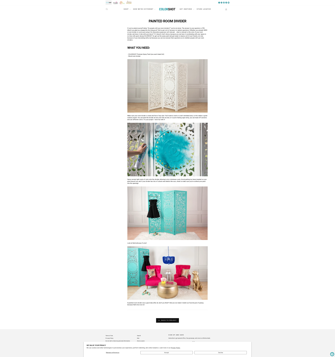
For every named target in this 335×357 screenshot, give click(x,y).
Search (139, 335)
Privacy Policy (109, 338)
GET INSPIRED (186, 9)
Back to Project (169, 320)
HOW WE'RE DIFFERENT (143, 9)
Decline (220, 352)
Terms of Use (109, 335)
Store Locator (141, 341)
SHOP (126, 9)
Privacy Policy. (175, 348)
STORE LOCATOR (204, 9)
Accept (166, 352)
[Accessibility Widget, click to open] (332, 354)
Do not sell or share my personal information (118, 341)
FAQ (138, 338)
